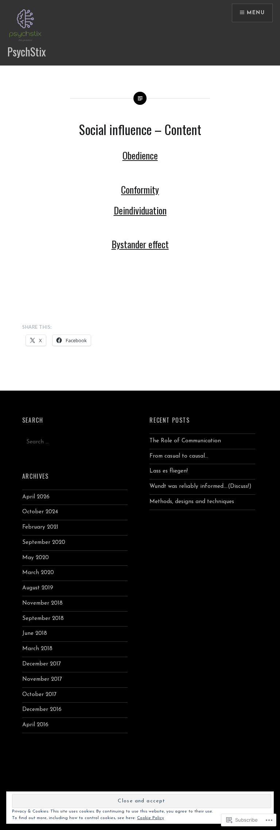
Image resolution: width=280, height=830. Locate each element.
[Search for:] (75, 442)
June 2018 (34, 633)
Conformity (140, 189)
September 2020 (43, 542)
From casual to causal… (178, 456)
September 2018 (43, 618)
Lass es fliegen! (168, 471)
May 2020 (35, 558)
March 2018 (37, 649)
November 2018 (42, 603)
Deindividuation (140, 210)
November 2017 (42, 679)
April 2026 (36, 497)
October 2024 (40, 512)
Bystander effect (140, 244)
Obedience (140, 155)
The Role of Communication (185, 441)
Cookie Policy (150, 818)
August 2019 (37, 588)
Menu (256, 13)
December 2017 (41, 664)
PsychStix (26, 51)
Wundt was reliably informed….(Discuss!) (200, 486)
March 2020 (38, 573)
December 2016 (42, 709)
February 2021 (40, 527)
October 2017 (39, 694)
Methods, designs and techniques (191, 502)
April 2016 (35, 725)
